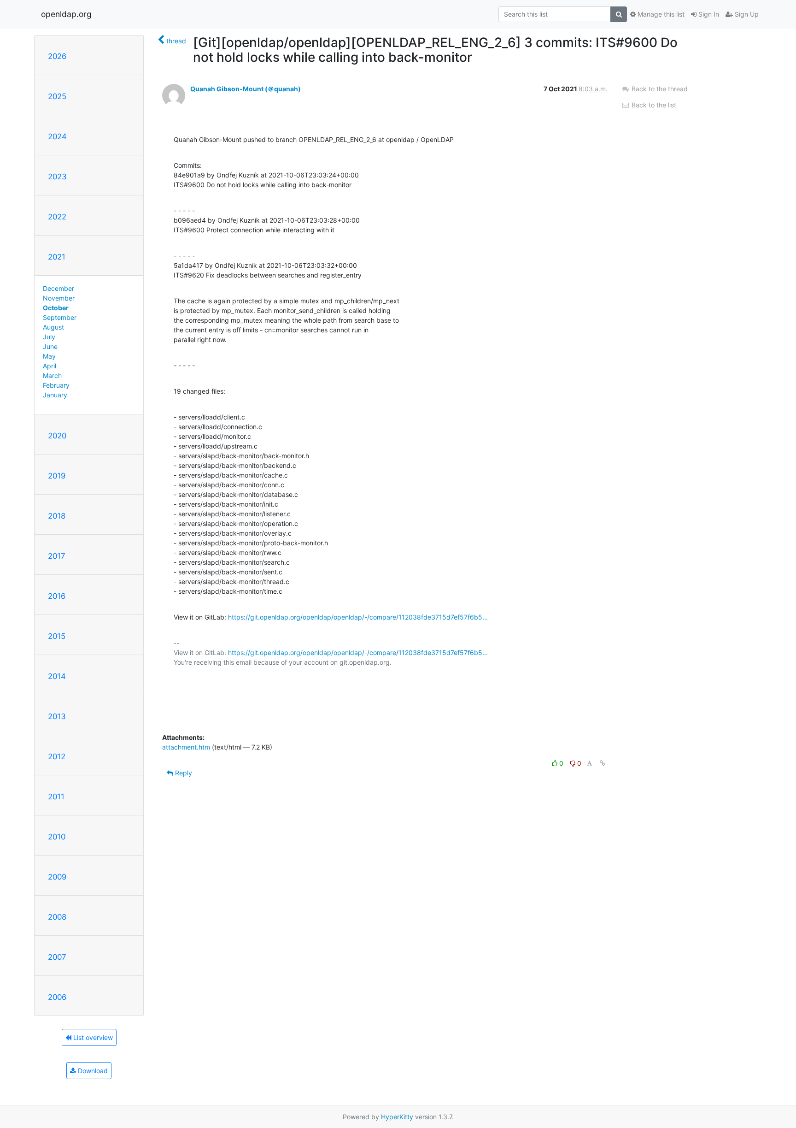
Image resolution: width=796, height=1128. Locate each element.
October (56, 308)
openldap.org (66, 14)
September (59, 317)
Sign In (707, 14)
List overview (92, 1037)
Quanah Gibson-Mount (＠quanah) (245, 89)
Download (92, 1071)
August (53, 327)
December (58, 288)
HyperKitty (397, 1117)
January (55, 395)
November (59, 298)
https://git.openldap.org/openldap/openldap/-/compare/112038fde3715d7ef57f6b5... (358, 617)
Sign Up (746, 14)
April (49, 366)
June (50, 346)
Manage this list (660, 14)
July (49, 337)
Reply (182, 773)
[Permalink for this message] (602, 763)
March (52, 375)
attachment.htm (186, 747)
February (56, 385)
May (49, 356)
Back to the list (653, 105)
